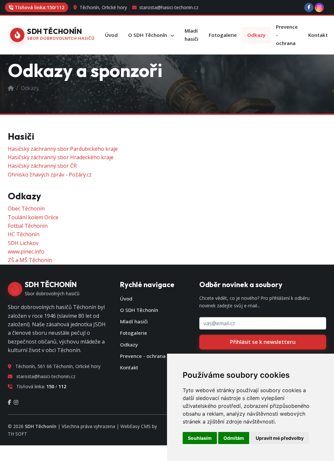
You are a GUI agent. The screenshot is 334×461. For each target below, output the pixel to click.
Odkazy (129, 344)
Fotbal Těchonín (28, 225)
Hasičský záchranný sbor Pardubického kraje (63, 148)
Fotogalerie (133, 333)
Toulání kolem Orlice (33, 217)
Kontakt (129, 367)
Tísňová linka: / (39, 7)
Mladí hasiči (134, 321)
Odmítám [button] (233, 438)
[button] (151, 35)
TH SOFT (17, 434)
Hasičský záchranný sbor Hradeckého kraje (61, 157)
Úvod (126, 298)
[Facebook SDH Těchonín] (308, 7)
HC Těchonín (23, 234)
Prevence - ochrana (143, 356)
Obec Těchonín (26, 208)
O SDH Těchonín (139, 310)
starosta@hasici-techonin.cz (168, 7)
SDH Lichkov (23, 243)
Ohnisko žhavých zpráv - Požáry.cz (50, 174)
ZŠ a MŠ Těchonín (30, 260)
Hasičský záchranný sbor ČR (42, 165)
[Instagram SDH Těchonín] (319, 7)
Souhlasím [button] (200, 438)
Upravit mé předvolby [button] (280, 438)
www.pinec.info (26, 251)
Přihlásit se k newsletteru (263, 342)
